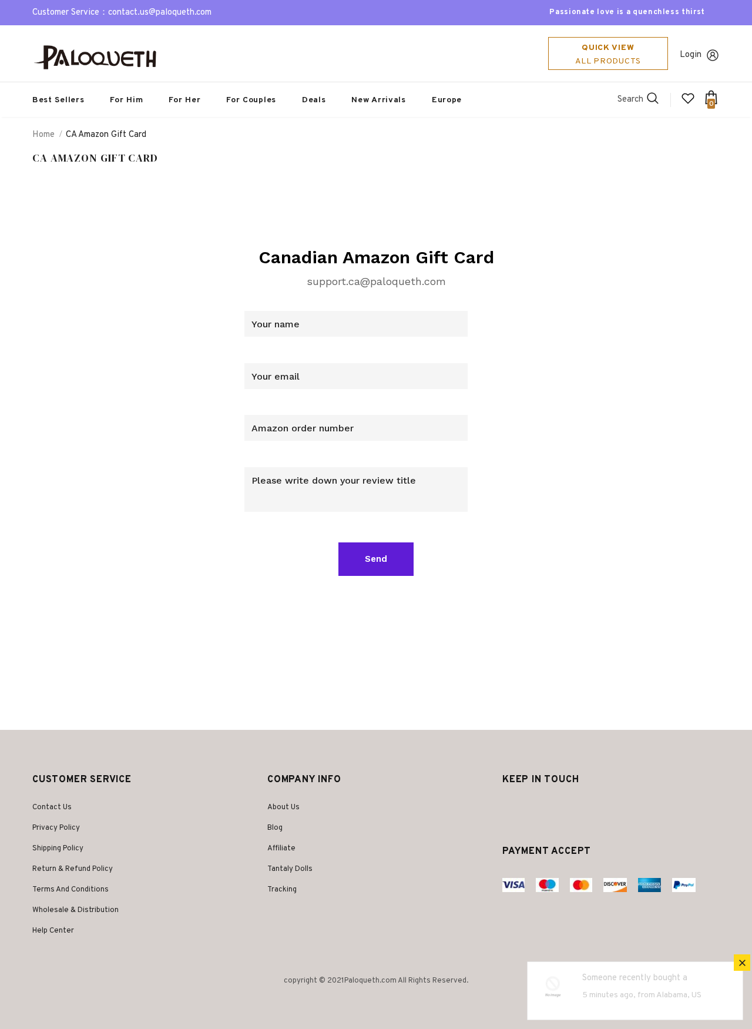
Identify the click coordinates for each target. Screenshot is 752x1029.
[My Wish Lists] (688, 103)
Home (43, 134)
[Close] (742, 962)
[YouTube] (562, 808)
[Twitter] (512, 808)
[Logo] (99, 57)
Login (690, 55)
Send (376, 559)
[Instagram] (534, 808)
